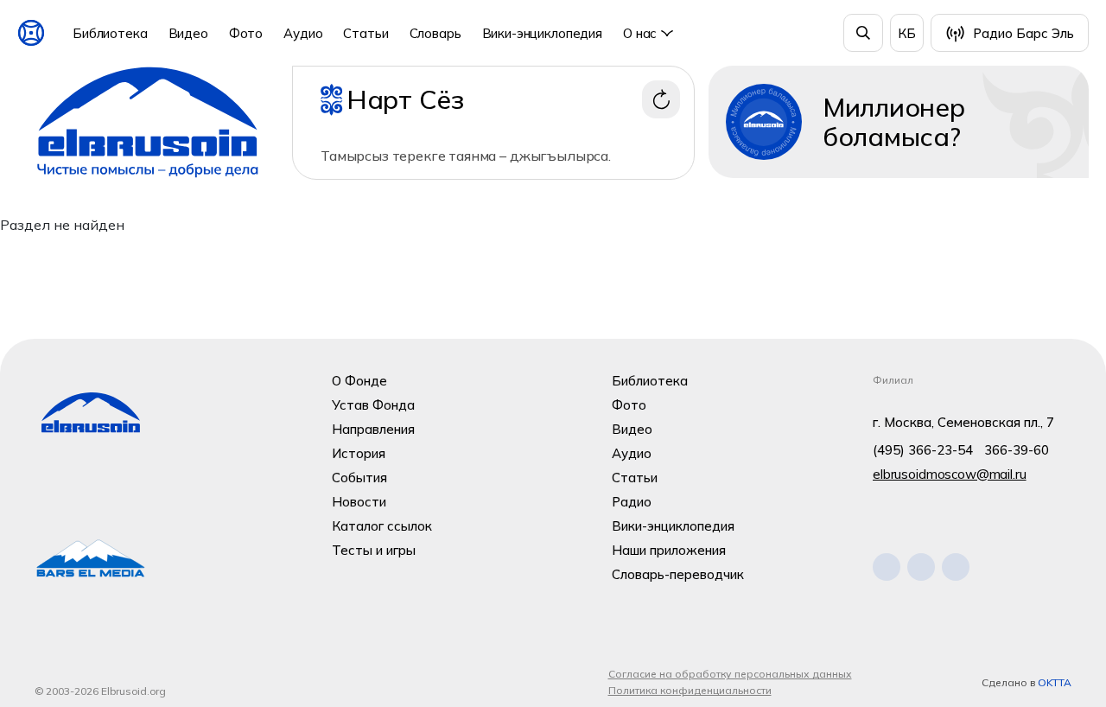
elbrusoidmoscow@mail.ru (950, 474)
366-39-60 (1016, 450)
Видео (188, 33)
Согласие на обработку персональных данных (730, 673)
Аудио (302, 33)
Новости (359, 502)
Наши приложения (669, 550)
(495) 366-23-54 (923, 450)
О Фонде (359, 381)
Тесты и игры (374, 550)
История (358, 453)
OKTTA (1054, 682)
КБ (907, 33)
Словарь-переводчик (678, 574)
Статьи (365, 33)
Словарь (435, 33)
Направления (373, 429)
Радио (632, 502)
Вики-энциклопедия (542, 33)
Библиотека (110, 33)
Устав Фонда (373, 405)
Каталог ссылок (382, 526)
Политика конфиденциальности (690, 690)
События (359, 477)
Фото (246, 33)
